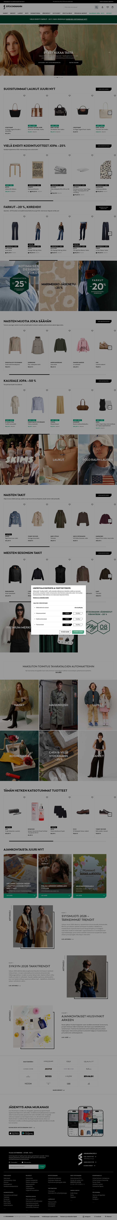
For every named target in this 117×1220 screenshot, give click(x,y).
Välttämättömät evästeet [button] (41, 608)
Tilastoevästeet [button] (39, 625)
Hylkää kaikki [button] (65, 632)
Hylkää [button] (67, 613)
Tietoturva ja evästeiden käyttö (41, 598)
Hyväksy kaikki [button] (78, 632)
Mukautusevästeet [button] (40, 613)
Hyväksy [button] (78, 613)
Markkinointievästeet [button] (40, 619)
